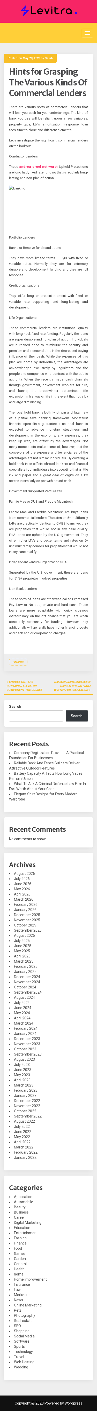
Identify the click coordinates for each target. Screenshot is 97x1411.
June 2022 (22, 1132)
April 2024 (22, 1018)
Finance (18, 662)
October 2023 (25, 1049)
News (18, 1300)
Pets (17, 1310)
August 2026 (24, 873)
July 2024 (22, 1003)
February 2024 (26, 1028)
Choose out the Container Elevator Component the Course (24, 686)
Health (19, 1269)
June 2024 (22, 1008)
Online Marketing (28, 1305)
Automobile (23, 1202)
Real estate (23, 1321)
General (20, 1264)
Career (19, 1217)
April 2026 (22, 894)
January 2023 (25, 1095)
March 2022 (23, 1147)
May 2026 (22, 889)
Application (23, 1197)
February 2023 (26, 1090)
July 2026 (22, 879)
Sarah (49, 58)
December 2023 (27, 1039)
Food (18, 1248)
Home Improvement (30, 1279)
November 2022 (27, 1106)
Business (21, 1212)
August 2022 (24, 1121)
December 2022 (27, 1101)
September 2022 (28, 1116)
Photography (24, 1315)
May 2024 (22, 1013)
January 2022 (25, 1157)
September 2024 (28, 992)
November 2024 (27, 982)
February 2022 (26, 1152)
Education (22, 1228)
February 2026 (26, 904)
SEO (17, 1326)
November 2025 (27, 920)
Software (21, 1341)
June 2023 (22, 1070)
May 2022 (22, 1137)
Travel (19, 1357)
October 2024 (25, 987)
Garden (20, 1259)
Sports (19, 1346)
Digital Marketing (27, 1222)
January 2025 (25, 972)
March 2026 (23, 899)
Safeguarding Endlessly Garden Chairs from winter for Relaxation (72, 686)
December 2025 (27, 915)
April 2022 (22, 1142)
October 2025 (25, 925)
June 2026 (22, 884)
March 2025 (23, 961)
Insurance (22, 1284)
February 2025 (26, 966)
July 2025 (22, 941)
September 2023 (28, 1054)
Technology (23, 1352)
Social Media (24, 1336)
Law (17, 1290)
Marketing (22, 1295)
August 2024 (24, 997)
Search (15, 706)
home (19, 1274)
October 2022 (25, 1111)
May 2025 (22, 951)
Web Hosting (24, 1362)
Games (20, 1253)
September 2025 (28, 930)
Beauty (20, 1207)
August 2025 (24, 935)
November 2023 (27, 1044)
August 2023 (24, 1059)
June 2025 (22, 946)
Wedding (21, 1367)
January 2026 (25, 910)
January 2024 (25, 1034)
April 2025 (22, 956)
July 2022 (22, 1126)
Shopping (21, 1331)
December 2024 (27, 977)
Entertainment (26, 1233)
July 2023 (22, 1065)
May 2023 (22, 1075)
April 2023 (22, 1080)
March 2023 (23, 1085)
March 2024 (23, 1023)
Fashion (20, 1238)
